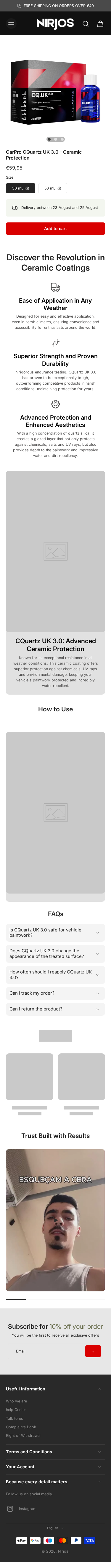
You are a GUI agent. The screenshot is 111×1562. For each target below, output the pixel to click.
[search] (85, 23)
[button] (55, 228)
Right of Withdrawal (23, 1435)
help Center (16, 1409)
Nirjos (63, 1551)
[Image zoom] (55, 90)
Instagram (27, 1508)
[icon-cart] (98, 23)
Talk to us (14, 1418)
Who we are (16, 1401)
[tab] (49, 139)
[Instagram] (12, 1508)
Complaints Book (21, 1427)
